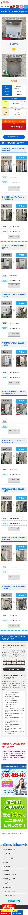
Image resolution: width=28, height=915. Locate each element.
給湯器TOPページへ (14, 137)
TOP (2, 6)
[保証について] (17, 7)
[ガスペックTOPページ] (5, 2)
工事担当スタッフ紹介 (14, 669)
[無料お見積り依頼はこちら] (21, 7)
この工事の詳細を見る (14, 188)
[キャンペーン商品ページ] (12, 7)
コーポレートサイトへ (9, 895)
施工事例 (7, 6)
